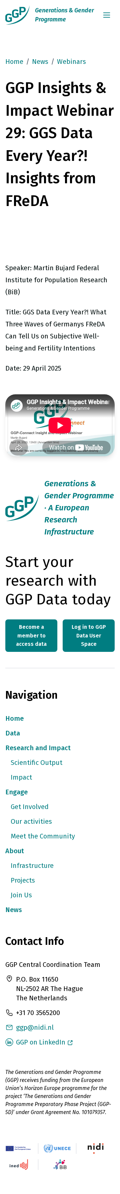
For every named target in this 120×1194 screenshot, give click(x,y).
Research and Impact (38, 748)
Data (12, 733)
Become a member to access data (31, 635)
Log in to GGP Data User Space (89, 635)
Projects (23, 880)
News (40, 62)
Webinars (71, 62)
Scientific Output (36, 763)
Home (14, 62)
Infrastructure (32, 866)
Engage (16, 792)
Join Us (21, 895)
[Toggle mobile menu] (107, 15)
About (14, 851)
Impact (21, 777)
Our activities (31, 821)
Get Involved (30, 807)
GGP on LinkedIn (40, 1042)
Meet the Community (43, 836)
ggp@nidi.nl (35, 1027)
